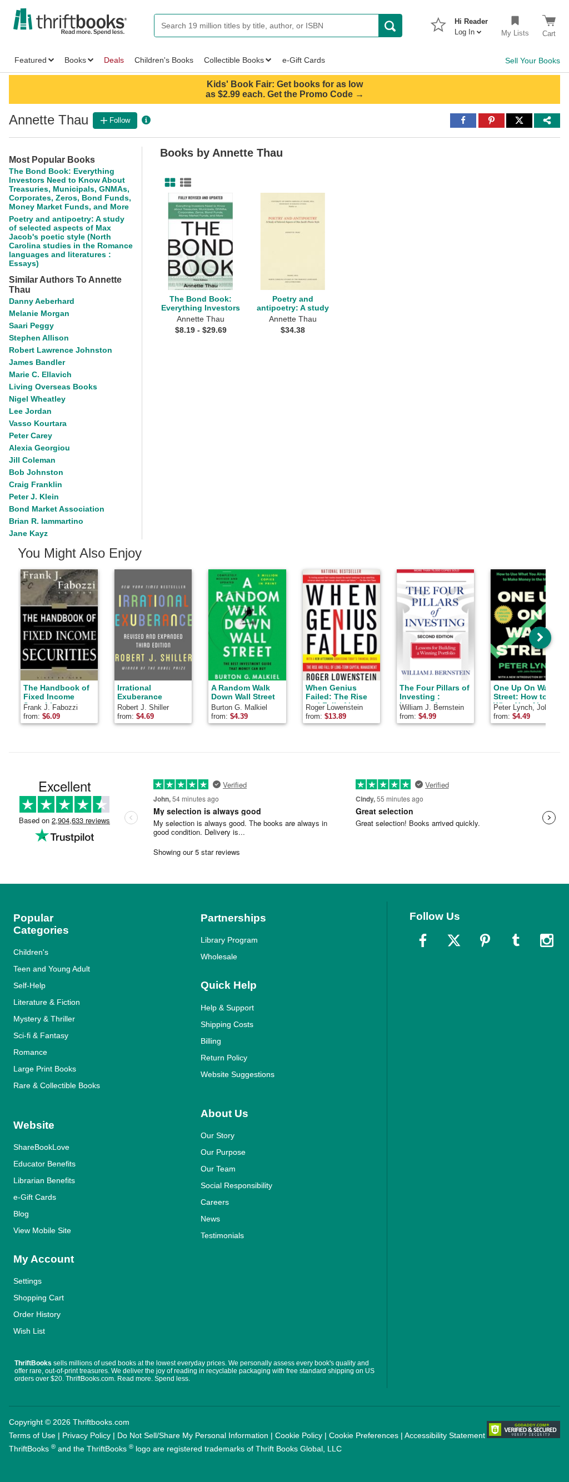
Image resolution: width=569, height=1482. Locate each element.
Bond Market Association (56, 508)
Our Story (217, 1135)
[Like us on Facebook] (423, 940)
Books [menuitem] (75, 60)
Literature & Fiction (46, 1002)
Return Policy (224, 1057)
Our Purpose (223, 1152)
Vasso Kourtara (38, 423)
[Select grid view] (168, 183)
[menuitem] (471, 23)
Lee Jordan (30, 411)
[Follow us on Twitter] (454, 940)
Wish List (29, 1330)
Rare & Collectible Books (56, 1085)
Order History (37, 1314)
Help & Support (227, 1007)
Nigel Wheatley (37, 398)
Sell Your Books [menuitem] (532, 60)
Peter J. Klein (34, 496)
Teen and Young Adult (51, 968)
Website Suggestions (237, 1074)
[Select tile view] (183, 183)
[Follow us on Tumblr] (515, 940)
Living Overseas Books (53, 386)
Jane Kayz (28, 533)
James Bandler (37, 362)
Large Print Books (44, 1068)
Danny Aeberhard (41, 301)
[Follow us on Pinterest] (485, 940)
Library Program (229, 939)
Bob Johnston (36, 472)
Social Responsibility (236, 1185)
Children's (30, 952)
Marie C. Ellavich (40, 374)
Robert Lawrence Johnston (60, 350)
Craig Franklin (35, 484)
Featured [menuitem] (30, 60)
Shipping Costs (227, 1024)
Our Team (218, 1168)
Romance (30, 1052)
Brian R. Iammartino (46, 521)
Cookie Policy (298, 1435)
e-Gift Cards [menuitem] (303, 60)
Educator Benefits (44, 1163)
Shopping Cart (38, 1297)
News (210, 1218)
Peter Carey (30, 435)
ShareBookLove (41, 1147)
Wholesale (219, 956)
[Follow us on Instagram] (546, 940)
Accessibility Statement (445, 1435)
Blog (21, 1213)
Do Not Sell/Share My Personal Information (192, 1435)
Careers (215, 1202)
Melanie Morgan (39, 313)
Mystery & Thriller (44, 1018)
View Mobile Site (42, 1230)
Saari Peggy (31, 325)
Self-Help (29, 985)
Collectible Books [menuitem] (234, 60)
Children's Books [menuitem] (163, 60)
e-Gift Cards (34, 1197)
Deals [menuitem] (114, 60)
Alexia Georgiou (39, 447)
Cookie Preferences (363, 1435)
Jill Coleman (32, 459)
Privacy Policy (86, 1435)
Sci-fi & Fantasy (40, 1035)
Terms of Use (32, 1435)
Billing (211, 1041)
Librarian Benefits (44, 1180)
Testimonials (222, 1235)
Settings (27, 1280)
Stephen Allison (39, 337)
